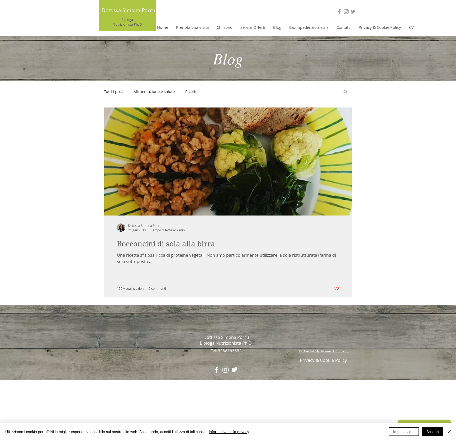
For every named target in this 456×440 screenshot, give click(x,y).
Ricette (191, 91)
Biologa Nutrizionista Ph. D (127, 22)
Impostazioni (403, 431)
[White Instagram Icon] (225, 370)
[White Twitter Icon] (234, 370)
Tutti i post (113, 91)
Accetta (432, 431)
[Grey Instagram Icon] (346, 11)
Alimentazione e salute (154, 91)
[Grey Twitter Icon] (353, 11)
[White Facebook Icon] (216, 370)
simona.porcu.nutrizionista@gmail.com (142, 399)
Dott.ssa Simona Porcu (128, 10)
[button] (345, 92)
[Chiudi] (449, 431)
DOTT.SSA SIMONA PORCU (226, 392)
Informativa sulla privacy (229, 431)
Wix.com (263, 419)
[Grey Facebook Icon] (339, 11)
